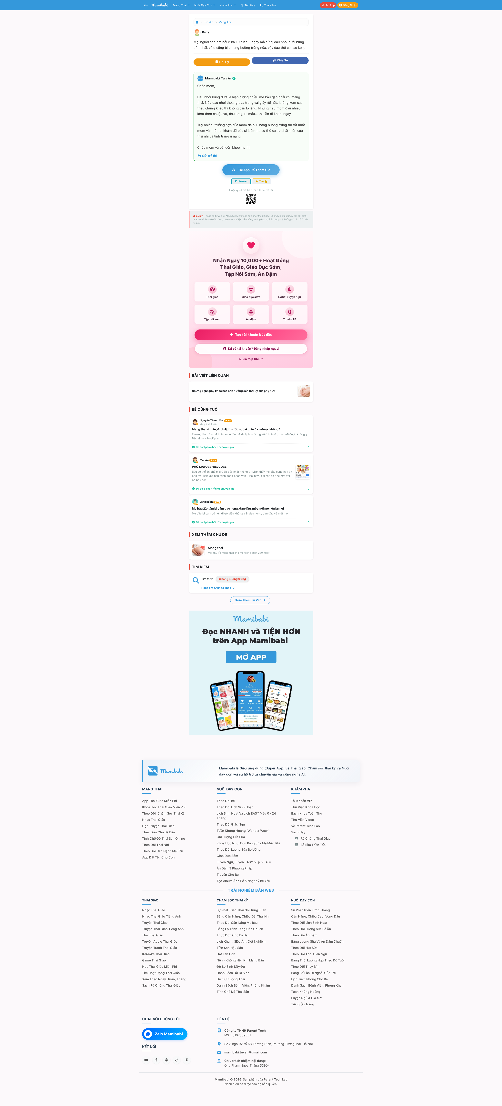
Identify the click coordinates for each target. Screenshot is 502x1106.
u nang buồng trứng (232, 579)
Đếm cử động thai (231, 979)
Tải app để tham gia (253, 170)
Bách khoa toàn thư (306, 813)
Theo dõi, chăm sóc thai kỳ (163, 813)
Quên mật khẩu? (251, 359)
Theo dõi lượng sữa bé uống (239, 849)
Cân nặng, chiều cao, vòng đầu (315, 916)
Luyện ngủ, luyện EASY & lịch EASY (244, 862)
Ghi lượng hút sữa (231, 837)
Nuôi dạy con (203, 5)
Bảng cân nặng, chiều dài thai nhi (243, 916)
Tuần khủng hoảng (305, 992)
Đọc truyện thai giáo (158, 826)
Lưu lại (223, 62)
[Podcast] (166, 1060)
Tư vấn (208, 22)
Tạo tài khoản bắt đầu (254, 335)
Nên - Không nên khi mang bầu (240, 960)
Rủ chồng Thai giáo (315, 838)
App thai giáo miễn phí (159, 801)
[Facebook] (156, 1060)
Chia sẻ (282, 60)
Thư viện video (302, 820)
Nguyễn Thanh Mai (215, 420)
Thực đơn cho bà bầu (158, 832)
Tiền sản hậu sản (230, 948)
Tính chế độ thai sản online (163, 838)
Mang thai (180, 5)
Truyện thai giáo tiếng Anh (163, 929)
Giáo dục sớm (227, 856)
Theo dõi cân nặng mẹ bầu (162, 851)
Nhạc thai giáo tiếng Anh (161, 916)
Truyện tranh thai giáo (159, 948)
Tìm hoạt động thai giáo (161, 973)
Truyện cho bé (228, 875)
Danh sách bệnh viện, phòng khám (243, 985)
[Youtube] (146, 1060)
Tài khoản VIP (301, 801)
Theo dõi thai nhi (155, 845)
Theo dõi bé (226, 801)
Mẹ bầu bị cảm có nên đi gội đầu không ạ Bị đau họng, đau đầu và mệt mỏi (240, 513)
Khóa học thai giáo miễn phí (164, 807)
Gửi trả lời (209, 156)
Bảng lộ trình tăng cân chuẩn (240, 929)
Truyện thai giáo (155, 923)
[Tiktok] (177, 1060)
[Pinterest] (187, 1060)
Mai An (208, 460)
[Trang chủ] (197, 22)
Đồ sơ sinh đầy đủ (231, 967)
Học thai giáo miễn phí (159, 967)
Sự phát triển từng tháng (310, 910)
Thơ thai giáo (152, 935)
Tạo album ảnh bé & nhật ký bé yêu (243, 881)
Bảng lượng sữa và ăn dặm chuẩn (317, 941)
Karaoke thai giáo (156, 954)
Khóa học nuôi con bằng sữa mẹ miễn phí (248, 843)
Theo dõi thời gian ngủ (309, 954)
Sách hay (298, 832)
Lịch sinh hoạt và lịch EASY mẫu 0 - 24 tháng (246, 815)
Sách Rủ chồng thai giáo (161, 985)
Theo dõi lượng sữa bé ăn (311, 929)
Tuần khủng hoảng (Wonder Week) (243, 831)
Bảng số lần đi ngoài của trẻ (313, 973)
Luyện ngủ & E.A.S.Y (306, 998)
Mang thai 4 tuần (208, 424)
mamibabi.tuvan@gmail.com (245, 1052)
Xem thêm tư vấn (248, 600)
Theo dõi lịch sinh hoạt (235, 807)
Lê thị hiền (210, 501)
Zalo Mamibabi (169, 1034)
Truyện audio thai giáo (159, 941)
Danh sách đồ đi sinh (233, 973)
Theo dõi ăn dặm (304, 935)
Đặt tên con (226, 954)
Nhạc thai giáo (153, 820)
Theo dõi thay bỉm (305, 967)
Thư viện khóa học (305, 807)
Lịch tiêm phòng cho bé (309, 979)
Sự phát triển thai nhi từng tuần (241, 910)
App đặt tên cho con (158, 857)
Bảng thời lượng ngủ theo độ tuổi (318, 960)
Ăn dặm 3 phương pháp (234, 868)
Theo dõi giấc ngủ (231, 824)
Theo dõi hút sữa (304, 948)
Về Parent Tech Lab (305, 826)
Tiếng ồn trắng (302, 1004)
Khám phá (226, 5)
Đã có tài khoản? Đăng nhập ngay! (253, 348)
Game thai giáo (154, 960)
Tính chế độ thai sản (233, 992)
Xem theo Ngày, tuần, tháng (164, 979)
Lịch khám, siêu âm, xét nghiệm (241, 941)
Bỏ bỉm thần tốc (313, 845)
